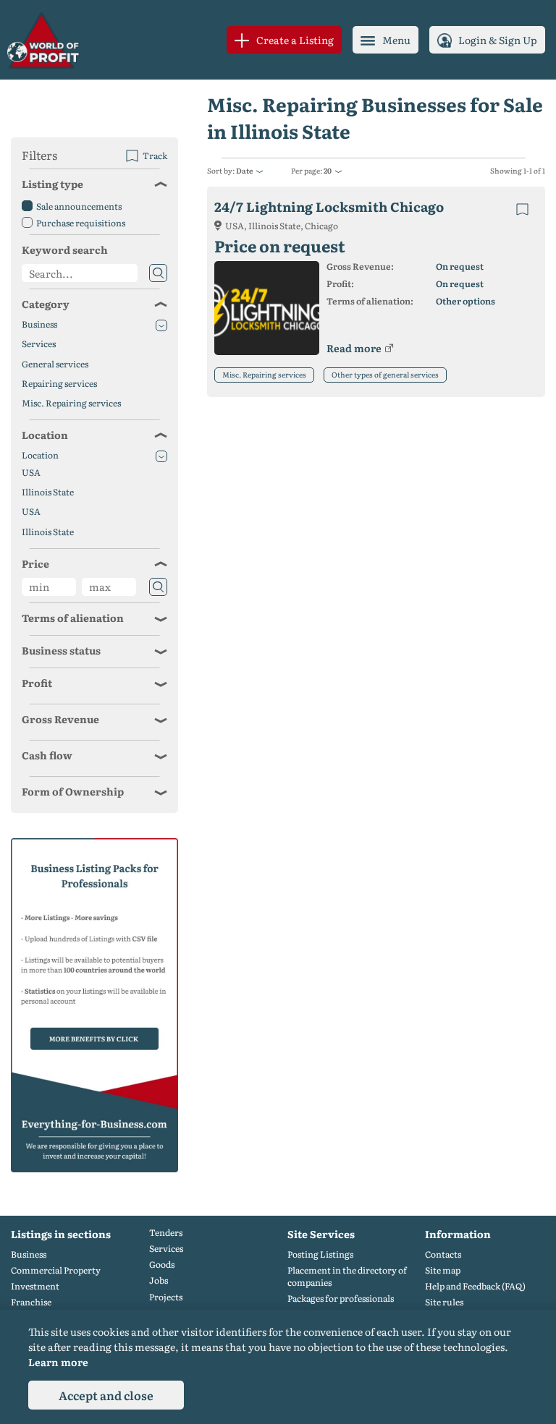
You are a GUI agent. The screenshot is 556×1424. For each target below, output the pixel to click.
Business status (61, 650)
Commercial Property (56, 1270)
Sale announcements (79, 206)
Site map (442, 1270)
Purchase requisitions (80, 222)
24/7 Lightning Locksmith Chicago (329, 206)
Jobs (158, 1280)
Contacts (443, 1254)
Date (244, 170)
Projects (165, 1297)
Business (39, 324)
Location (45, 434)
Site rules (444, 1302)
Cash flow (47, 755)
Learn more (58, 1362)
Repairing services (59, 384)
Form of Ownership (73, 791)
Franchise (31, 1302)
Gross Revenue (60, 719)
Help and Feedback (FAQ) (475, 1286)
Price (35, 563)
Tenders (165, 1233)
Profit (37, 682)
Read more (354, 348)
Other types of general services (385, 374)
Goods (161, 1264)
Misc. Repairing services (264, 374)
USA (31, 472)
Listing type (52, 183)
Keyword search (65, 249)
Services (39, 344)
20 (328, 170)
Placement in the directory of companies (347, 1276)
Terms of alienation (73, 617)
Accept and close (106, 1395)
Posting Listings (320, 1254)
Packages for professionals (340, 1298)
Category (46, 304)
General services (55, 364)
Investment (35, 1286)
